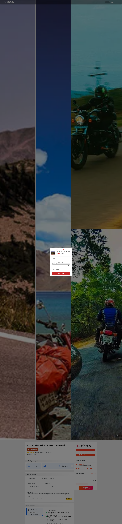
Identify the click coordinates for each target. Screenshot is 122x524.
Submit (59, 273)
